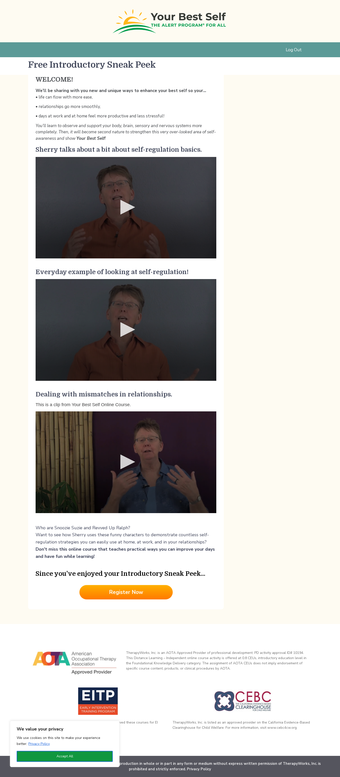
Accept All (65, 756)
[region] (64, 744)
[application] (126, 208)
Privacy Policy (39, 743)
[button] (126, 207)
